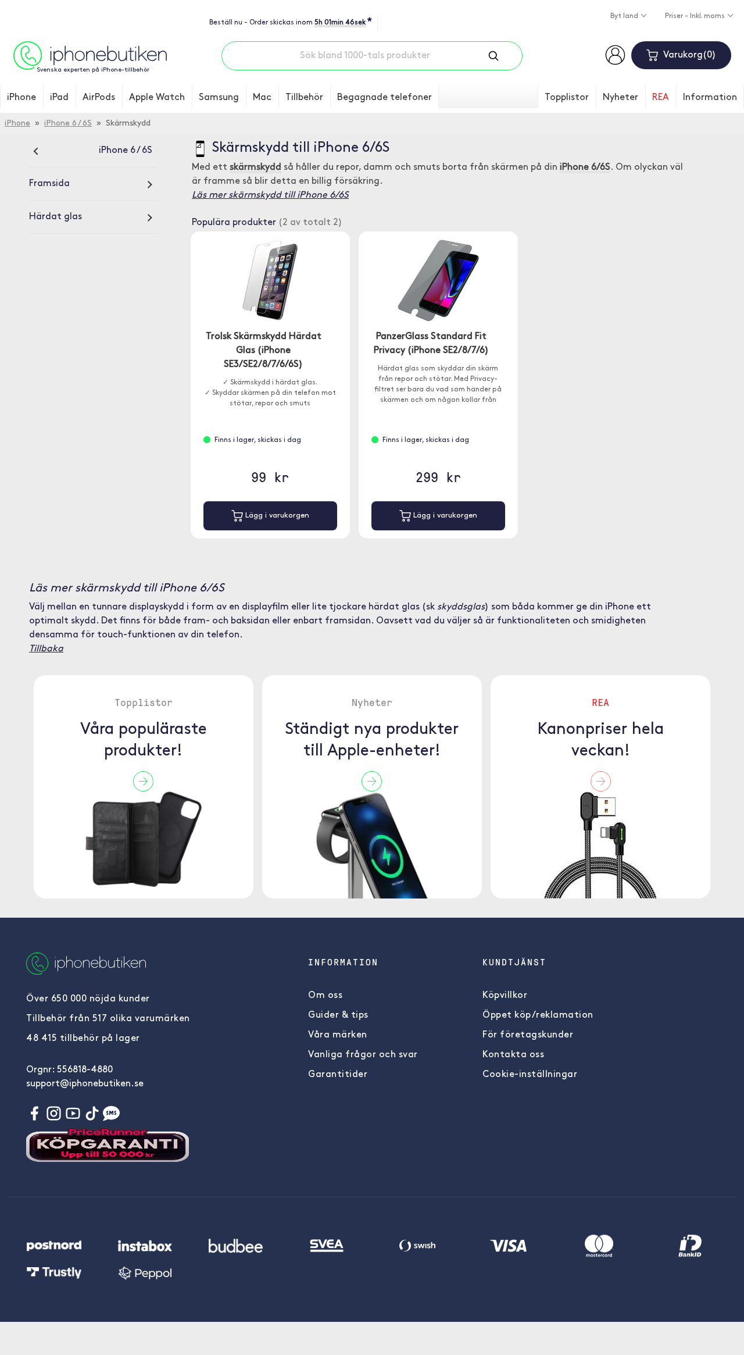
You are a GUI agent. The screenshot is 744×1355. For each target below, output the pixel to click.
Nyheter (620, 97)
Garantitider (337, 1074)
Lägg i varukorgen (276, 515)
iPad (59, 97)
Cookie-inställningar (529, 1074)
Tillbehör (304, 97)
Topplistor (567, 97)
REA (660, 97)
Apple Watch (157, 97)
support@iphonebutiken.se (85, 1084)
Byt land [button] (625, 16)
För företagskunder (527, 1035)
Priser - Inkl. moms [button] (696, 16)
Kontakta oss (513, 1055)
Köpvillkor (504, 995)
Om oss (325, 995)
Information (710, 97)
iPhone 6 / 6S (68, 123)
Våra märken (337, 1035)
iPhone (21, 97)
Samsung (219, 97)
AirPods (99, 97)
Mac (262, 97)
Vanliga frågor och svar (363, 1055)
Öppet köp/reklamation (537, 1015)
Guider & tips (338, 1015)
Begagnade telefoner (384, 97)
